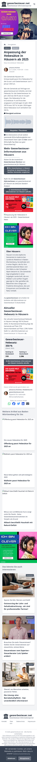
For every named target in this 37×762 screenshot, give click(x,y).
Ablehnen (11, 758)
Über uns (11, 722)
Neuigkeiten (12, 44)
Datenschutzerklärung (21, 754)
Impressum (31, 721)
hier (9, 331)
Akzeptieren (24, 758)
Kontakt (4, 721)
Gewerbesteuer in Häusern (14, 333)
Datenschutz (20, 721)
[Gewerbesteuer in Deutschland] (5, 45)
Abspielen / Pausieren (18, 130)
